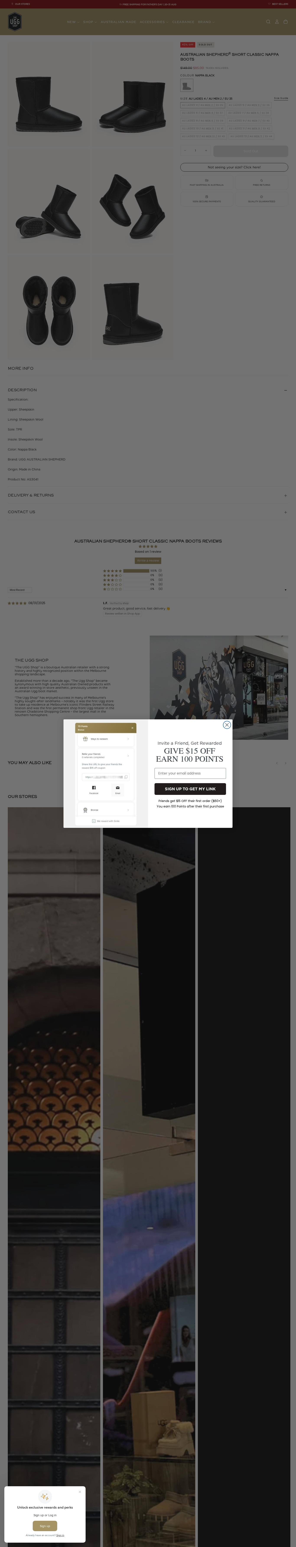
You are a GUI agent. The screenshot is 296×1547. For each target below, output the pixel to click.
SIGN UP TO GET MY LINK (190, 788)
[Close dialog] (227, 725)
